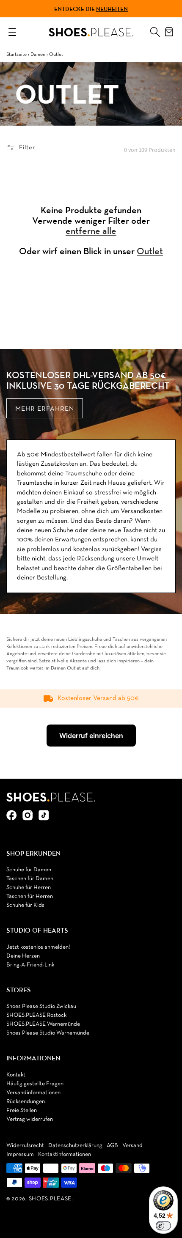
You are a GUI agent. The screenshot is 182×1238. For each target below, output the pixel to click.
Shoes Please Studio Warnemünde (47, 1033)
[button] (155, 30)
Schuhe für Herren (28, 887)
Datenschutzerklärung (75, 1145)
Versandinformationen (33, 1092)
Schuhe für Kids (25, 905)
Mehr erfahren (44, 409)
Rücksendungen (25, 1101)
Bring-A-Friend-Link (30, 965)
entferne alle (91, 231)
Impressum (20, 1154)
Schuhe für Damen (28, 870)
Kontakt (15, 1075)
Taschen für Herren (29, 896)
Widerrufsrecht (25, 1145)
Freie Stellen (21, 1110)
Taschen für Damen (29, 878)
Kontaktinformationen (64, 1154)
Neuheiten (112, 9)
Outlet (150, 251)
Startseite (16, 54)
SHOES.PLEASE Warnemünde (43, 1024)
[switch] (163, 1225)
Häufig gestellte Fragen (34, 1084)
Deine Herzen (23, 956)
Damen (37, 54)
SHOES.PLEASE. (51, 1199)
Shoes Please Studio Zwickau (41, 1006)
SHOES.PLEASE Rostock (36, 1015)
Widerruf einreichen (91, 735)
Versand (132, 1145)
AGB (112, 1145)
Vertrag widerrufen (29, 1119)
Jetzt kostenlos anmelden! (38, 947)
